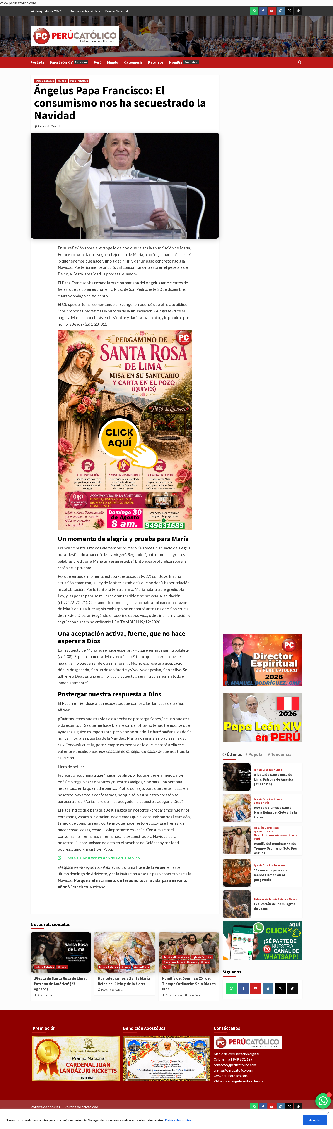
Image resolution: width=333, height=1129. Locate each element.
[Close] (328, 1112)
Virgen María (141, 967)
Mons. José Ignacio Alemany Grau (182, 995)
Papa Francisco (79, 81)
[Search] (299, 62)
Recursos (156, 62)
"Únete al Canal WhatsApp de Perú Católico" (102, 857)
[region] (166, 1119)
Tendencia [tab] (281, 754)
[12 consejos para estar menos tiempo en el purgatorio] (237, 872)
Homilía (183, 62)
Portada (37, 62)
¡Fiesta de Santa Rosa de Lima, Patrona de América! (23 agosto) (60, 984)
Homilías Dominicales (176, 957)
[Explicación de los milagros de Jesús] (237, 904)
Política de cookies (178, 1120)
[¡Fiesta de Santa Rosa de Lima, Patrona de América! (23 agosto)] (61, 952)
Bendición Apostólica (85, 11)
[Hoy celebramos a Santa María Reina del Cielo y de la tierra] (124, 952)
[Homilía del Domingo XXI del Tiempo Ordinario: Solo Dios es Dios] (237, 840)
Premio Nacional (116, 11)
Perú (97, 62)
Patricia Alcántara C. (112, 989)
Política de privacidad (81, 1107)
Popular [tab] (255, 754)
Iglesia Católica (44, 81)
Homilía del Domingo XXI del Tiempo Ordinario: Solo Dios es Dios (189, 984)
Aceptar (315, 1120)
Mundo (112, 62)
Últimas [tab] (234, 754)
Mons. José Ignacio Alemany (180, 962)
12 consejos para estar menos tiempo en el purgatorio (271, 875)
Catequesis (133, 62)
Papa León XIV (68, 62)
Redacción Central (49, 126)
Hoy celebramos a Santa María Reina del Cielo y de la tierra (124, 981)
